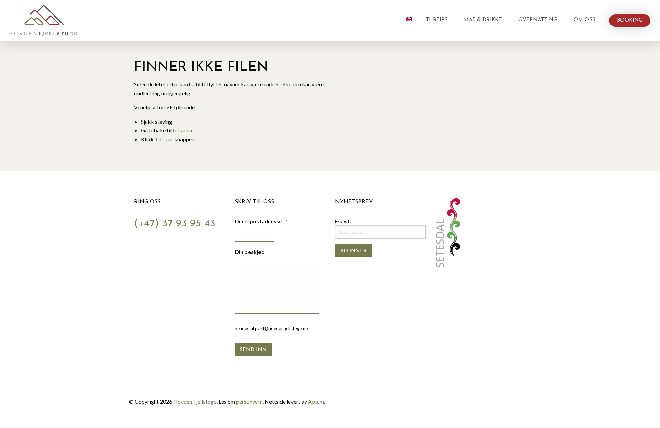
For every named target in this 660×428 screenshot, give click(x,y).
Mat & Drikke (483, 20)
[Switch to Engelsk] (409, 19)
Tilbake (164, 139)
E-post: (343, 221)
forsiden (182, 130)
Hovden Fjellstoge (195, 401)
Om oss (584, 20)
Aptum (316, 401)
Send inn (253, 349)
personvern (249, 401)
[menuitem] (409, 20)
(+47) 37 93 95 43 (175, 223)
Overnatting (537, 20)
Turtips (437, 20)
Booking (629, 20)
